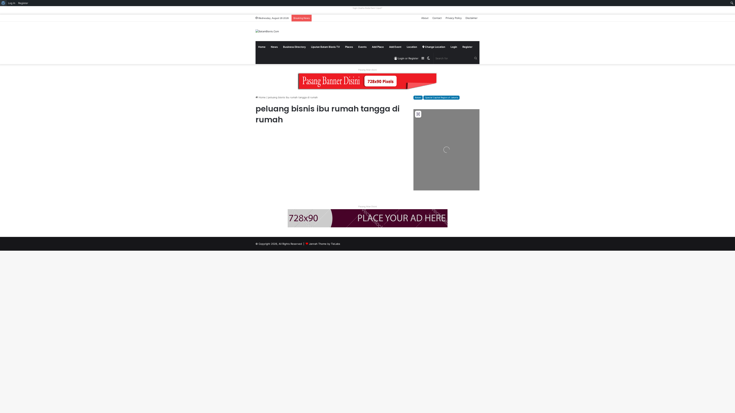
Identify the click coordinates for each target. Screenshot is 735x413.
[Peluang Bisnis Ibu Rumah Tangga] (291, 161)
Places (349, 46)
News (274, 46)
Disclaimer (472, 18)
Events (362, 46)
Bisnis (260, 133)
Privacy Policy (454, 18)
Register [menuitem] (23, 3)
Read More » (266, 187)
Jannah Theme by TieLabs (324, 243)
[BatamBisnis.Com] (267, 31)
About (425, 18)
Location (412, 46)
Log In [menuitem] (11, 3)
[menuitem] (3, 3)
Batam (418, 97)
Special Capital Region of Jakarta (441, 97)
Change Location (434, 46)
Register (467, 46)
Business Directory (294, 46)
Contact (437, 18)
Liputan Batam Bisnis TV (325, 46)
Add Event (395, 46)
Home (261, 46)
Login (454, 46)
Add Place (378, 46)
